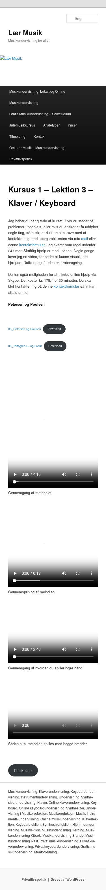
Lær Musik (25, 32)
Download (54, 329)
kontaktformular (31, 244)
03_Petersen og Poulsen (24, 329)
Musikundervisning (23, 102)
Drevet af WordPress (68, 879)
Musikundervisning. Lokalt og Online (37, 91)
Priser (72, 125)
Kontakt (39, 136)
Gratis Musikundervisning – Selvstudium (40, 113)
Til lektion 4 (23, 770)
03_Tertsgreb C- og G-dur (25, 346)
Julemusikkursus (22, 125)
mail (84, 238)
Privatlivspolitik (20, 158)
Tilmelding (17, 136)
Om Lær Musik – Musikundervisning (36, 147)
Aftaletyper (51, 125)
